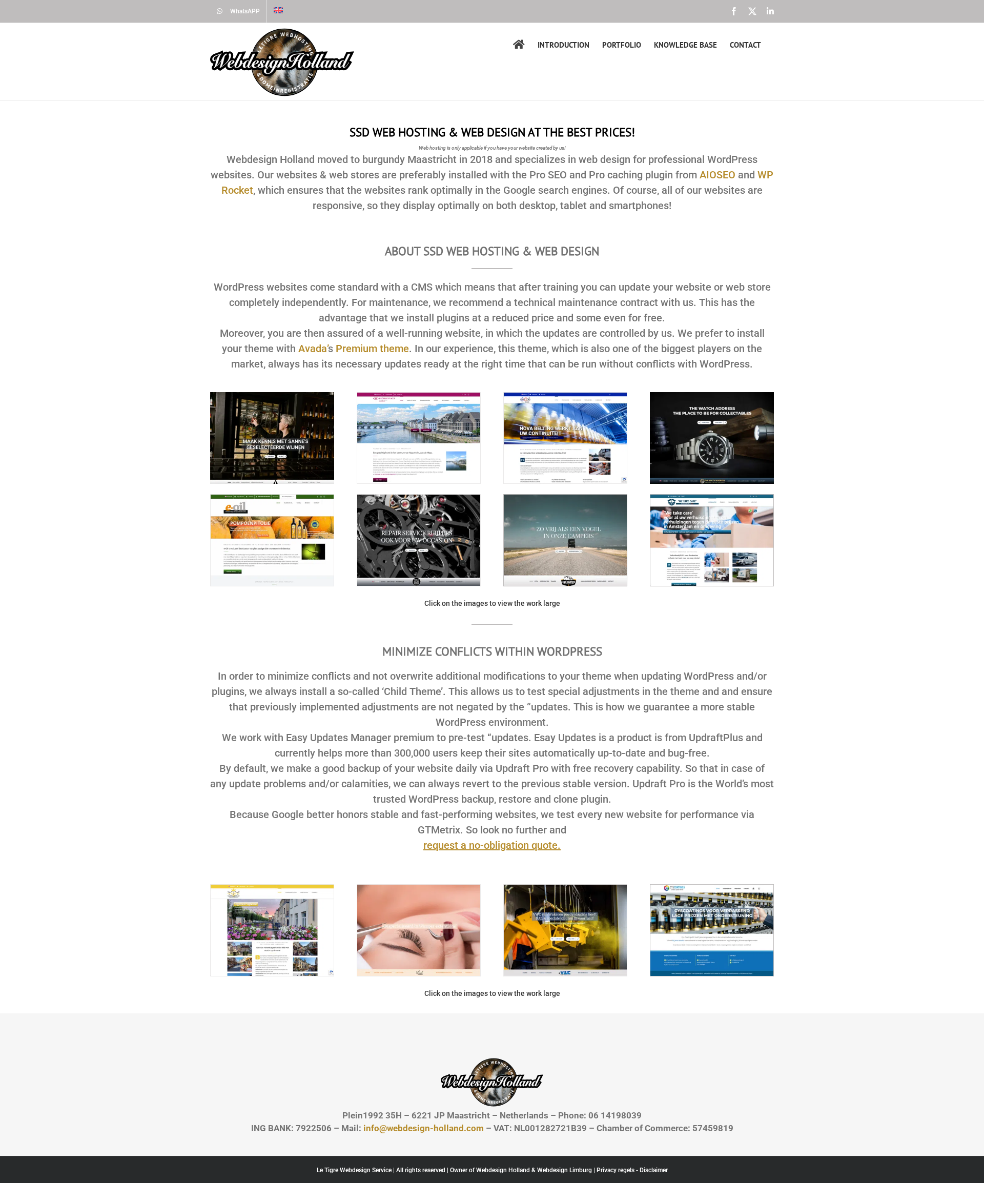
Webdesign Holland (503, 1170)
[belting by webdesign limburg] (565, 397)
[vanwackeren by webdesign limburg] (565, 889)
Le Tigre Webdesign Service (354, 1170)
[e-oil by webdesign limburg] (272, 499)
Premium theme (372, 348)
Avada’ (313, 348)
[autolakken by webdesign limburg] (711, 889)
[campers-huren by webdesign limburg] (565, 499)
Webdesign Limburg (564, 1170)
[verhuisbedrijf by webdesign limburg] (711, 499)
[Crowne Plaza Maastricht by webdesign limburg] (418, 397)
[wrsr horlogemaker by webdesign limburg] (418, 499)
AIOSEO (717, 175)
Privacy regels (615, 1170)
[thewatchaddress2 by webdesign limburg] (712, 396)
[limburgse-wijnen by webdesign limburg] (272, 396)
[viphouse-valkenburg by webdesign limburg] (272, 889)
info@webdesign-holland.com (423, 1128)
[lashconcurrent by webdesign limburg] (418, 889)
